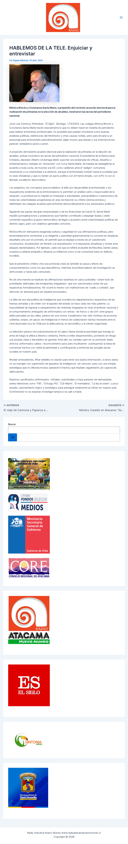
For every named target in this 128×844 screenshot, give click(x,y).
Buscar (12, 424)
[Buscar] (12, 437)
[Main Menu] (121, 17)
